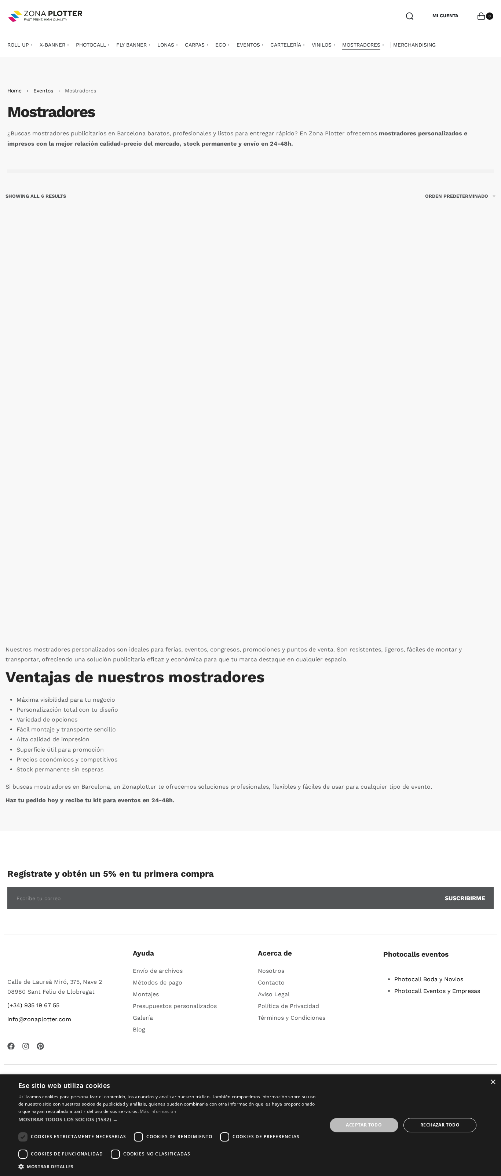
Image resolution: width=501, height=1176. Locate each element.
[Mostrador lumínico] (313, 312)
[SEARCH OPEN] (410, 16)
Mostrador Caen (188, 605)
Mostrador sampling (62, 605)
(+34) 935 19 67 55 (33, 1005)
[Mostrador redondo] (438, 312)
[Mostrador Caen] (188, 524)
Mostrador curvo (188, 393)
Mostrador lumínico (313, 393)
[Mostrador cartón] (62, 312)
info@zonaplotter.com (39, 1019)
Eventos (43, 91)
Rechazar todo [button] (440, 1125)
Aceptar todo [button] (364, 1125)
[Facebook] (11, 1046)
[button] (62, 417)
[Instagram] (25, 1046)
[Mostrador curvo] (188, 312)
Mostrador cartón (63, 393)
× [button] (492, 1082)
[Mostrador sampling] (62, 524)
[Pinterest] (40, 1046)
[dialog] (250, 1125)
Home (14, 91)
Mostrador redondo (438, 393)
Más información (158, 1111)
